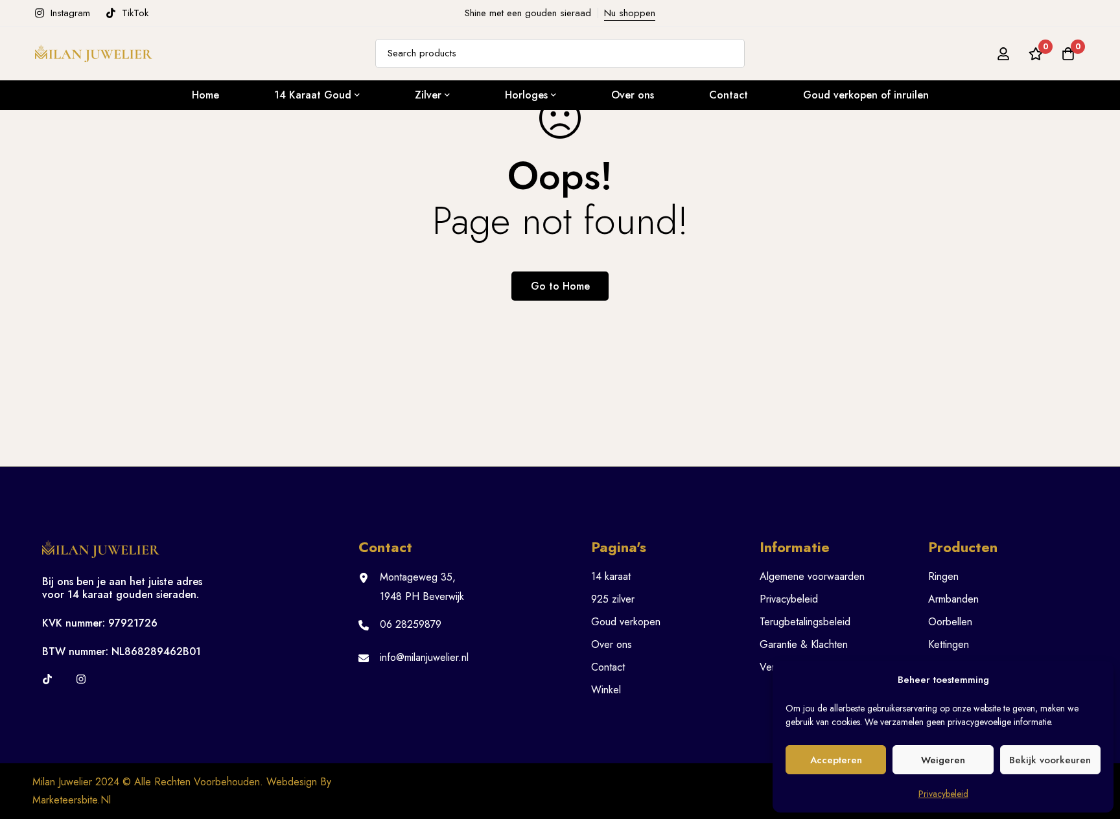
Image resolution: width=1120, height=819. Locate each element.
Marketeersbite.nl (71, 799)
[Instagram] (81, 679)
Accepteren (836, 760)
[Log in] (1003, 54)
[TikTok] (47, 679)
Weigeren (943, 760)
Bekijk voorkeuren (1050, 760)
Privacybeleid (943, 793)
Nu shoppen (629, 13)
